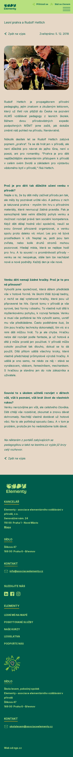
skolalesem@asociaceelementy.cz (31, 726)
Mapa (7, 527)
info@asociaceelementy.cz (26, 571)
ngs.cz (18, 747)
